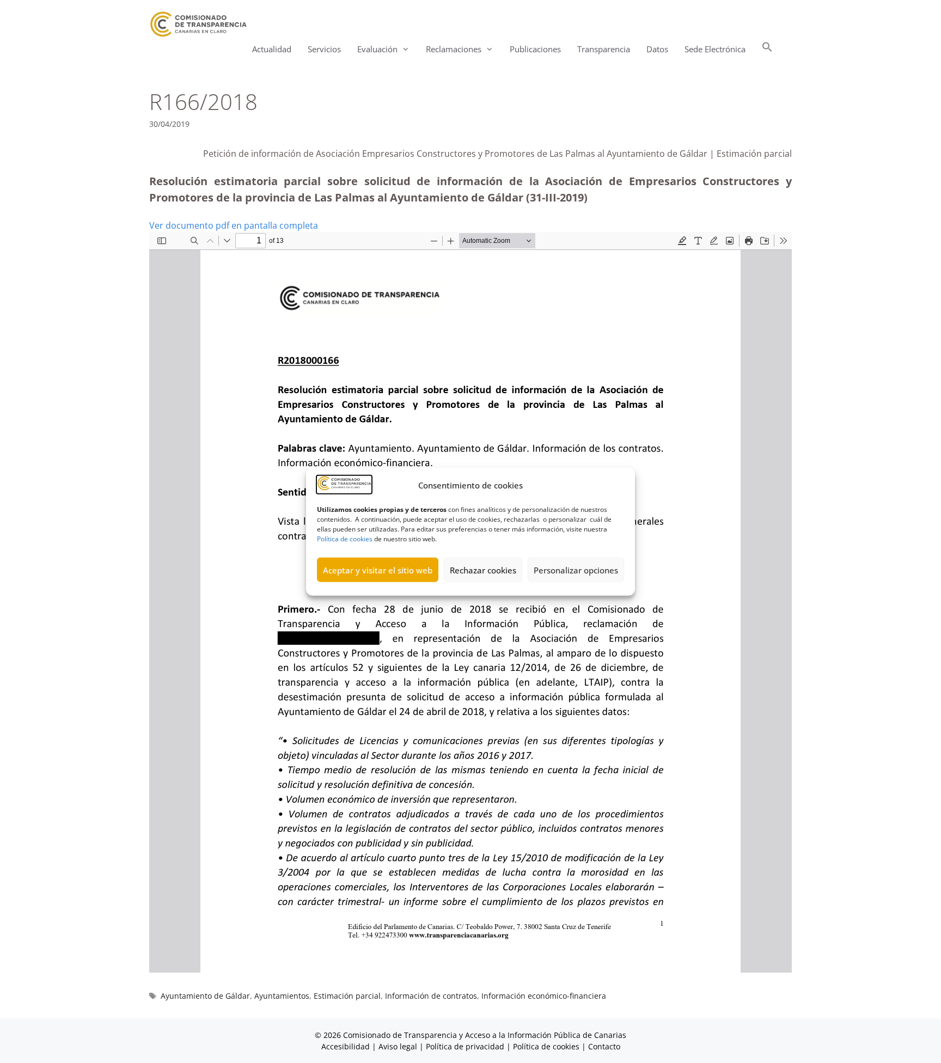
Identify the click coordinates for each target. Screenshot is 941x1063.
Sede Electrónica (715, 49)
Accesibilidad (346, 1046)
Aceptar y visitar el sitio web (377, 569)
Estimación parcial (347, 996)
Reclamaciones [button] (453, 49)
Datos (657, 49)
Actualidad (271, 49)
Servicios (324, 49)
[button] (767, 49)
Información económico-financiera (543, 996)
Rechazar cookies (483, 569)
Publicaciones (535, 49)
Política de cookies (344, 538)
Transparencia (603, 49)
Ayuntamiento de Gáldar (205, 996)
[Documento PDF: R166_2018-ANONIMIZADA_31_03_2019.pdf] (470, 602)
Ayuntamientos (281, 996)
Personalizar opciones (576, 569)
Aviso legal (397, 1046)
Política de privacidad (465, 1046)
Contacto (604, 1046)
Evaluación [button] (377, 49)
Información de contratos (431, 996)
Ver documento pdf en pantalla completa (233, 225)
